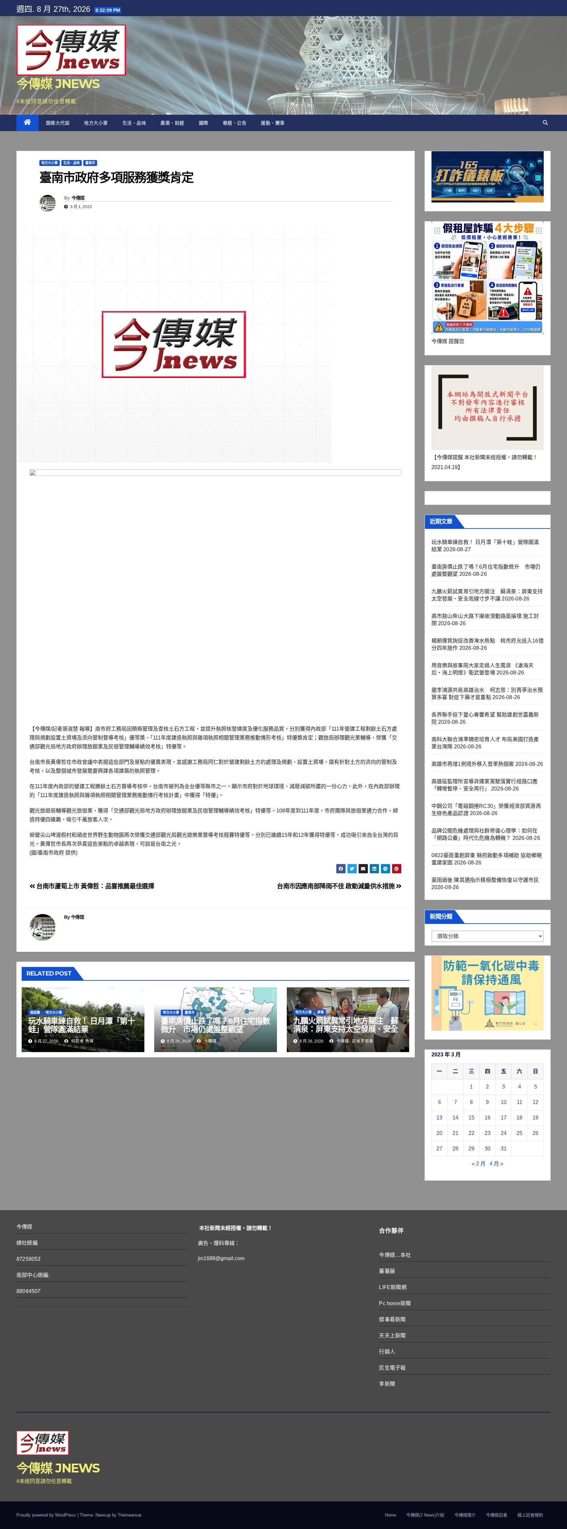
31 (504, 1148)
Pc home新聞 (395, 1303)
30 (488, 1148)
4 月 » (496, 1163)
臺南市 (90, 163)
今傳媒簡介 (465, 1515)
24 (504, 1133)
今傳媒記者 (496, 1515)
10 (504, 1102)
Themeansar (129, 1515)
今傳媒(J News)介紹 (425, 1515)
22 (471, 1133)
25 (519, 1133)
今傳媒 (78, 198)
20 (439, 1133)
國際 (203, 123)
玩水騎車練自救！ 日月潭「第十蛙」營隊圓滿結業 (81, 1025)
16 (488, 1117)
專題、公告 (235, 123)
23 (488, 1133)
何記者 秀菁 (82, 1041)
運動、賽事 (273, 123)
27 (439, 1148)
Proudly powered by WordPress (46, 1515)
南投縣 (35, 1012)
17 (504, 1117)
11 (519, 1102)
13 (439, 1117)
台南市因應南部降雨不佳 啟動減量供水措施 (336, 886)
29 (471, 1148)
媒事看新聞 (392, 1319)
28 (455, 1148)
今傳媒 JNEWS (58, 83)
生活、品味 (134, 123)
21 (455, 1133)
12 (535, 1102)
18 (519, 1117)
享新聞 (387, 1384)
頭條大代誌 (58, 123)
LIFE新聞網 (392, 1287)
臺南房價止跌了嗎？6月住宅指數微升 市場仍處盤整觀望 (215, 1025)
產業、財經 (172, 123)
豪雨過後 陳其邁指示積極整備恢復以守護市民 (485, 880)
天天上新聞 (392, 1335)
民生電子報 (392, 1368)
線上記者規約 (530, 1515)
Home (390, 1515)
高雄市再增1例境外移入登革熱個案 (472, 764)
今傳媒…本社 (395, 1255)
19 (535, 1117)
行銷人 (387, 1351)
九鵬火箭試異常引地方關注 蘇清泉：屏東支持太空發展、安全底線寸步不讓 (345, 1029)
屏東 (320, 1012)
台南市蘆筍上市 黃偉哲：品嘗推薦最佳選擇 (94, 886)
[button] (545, 123)
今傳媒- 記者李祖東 (354, 1041)
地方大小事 (96, 123)
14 (455, 1117)
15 (471, 1117)
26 (535, 1133)
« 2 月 (479, 1163)
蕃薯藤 (387, 1271)
